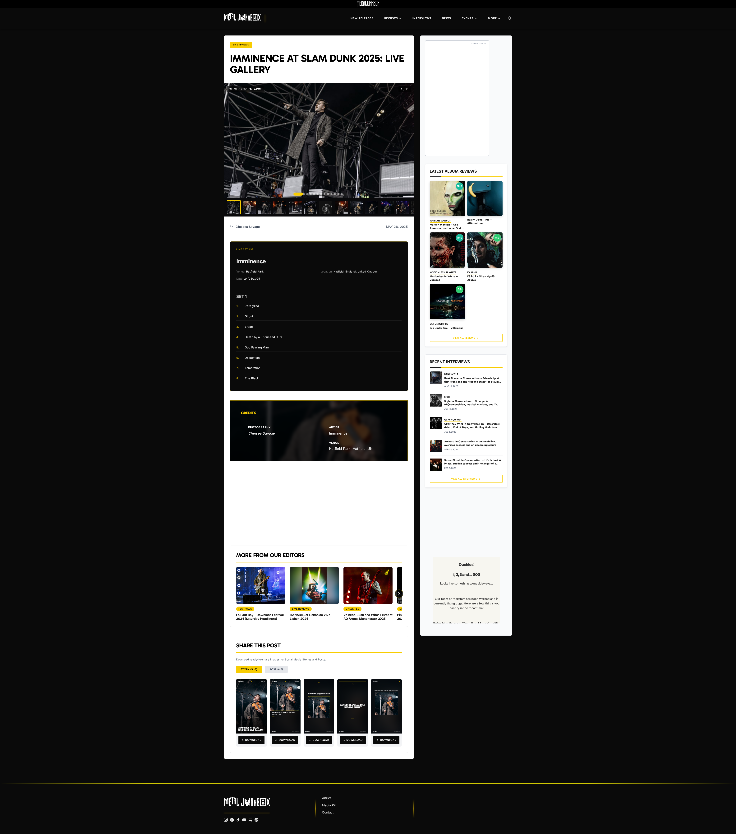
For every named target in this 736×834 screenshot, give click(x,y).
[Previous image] (231, 140)
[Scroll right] (399, 593)
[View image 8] (341, 207)
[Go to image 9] (328, 194)
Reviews (391, 18)
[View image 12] (402, 207)
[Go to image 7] (321, 194)
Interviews (421, 18)
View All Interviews (464, 478)
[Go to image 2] (304, 194)
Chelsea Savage (248, 227)
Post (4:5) (276, 669)
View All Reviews (464, 337)
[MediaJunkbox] (368, 4)
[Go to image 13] (342, 194)
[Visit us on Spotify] (256, 820)
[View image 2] (249, 207)
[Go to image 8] (324, 194)
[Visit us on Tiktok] (238, 820)
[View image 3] (264, 207)
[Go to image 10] (331, 194)
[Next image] (406, 140)
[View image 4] (280, 207)
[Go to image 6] (318, 194)
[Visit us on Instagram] (226, 820)
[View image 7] (326, 207)
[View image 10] (372, 207)
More (492, 18)
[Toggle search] (510, 18)
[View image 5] (295, 207)
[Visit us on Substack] (250, 820)
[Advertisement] (319, 503)
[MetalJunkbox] (242, 16)
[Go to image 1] (298, 194)
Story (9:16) (249, 669)
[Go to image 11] (335, 194)
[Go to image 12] (338, 194)
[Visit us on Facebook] (232, 820)
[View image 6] (310, 207)
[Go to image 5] (314, 194)
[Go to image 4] (311, 194)
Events (467, 18)
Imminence (338, 433)
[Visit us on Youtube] (244, 820)
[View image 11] (387, 207)
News (446, 18)
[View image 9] (356, 207)
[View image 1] (234, 207)
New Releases (362, 18)
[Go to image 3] (307, 194)
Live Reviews (241, 44)
